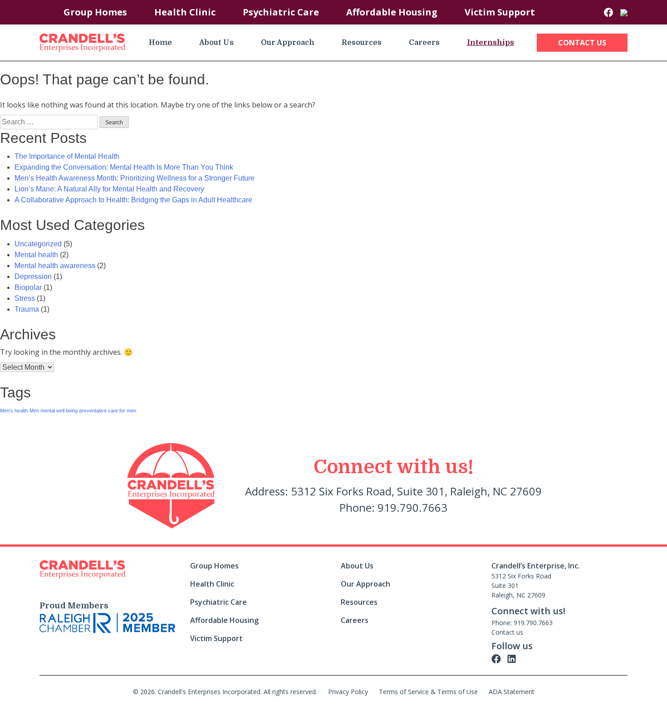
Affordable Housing (391, 12)
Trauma (27, 309)
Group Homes (95, 12)
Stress (25, 298)
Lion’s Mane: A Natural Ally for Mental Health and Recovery (109, 189)
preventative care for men (107, 410)
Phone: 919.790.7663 (522, 622)
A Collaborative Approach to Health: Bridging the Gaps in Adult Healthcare (133, 200)
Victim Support (500, 12)
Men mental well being (53, 410)
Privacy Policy (348, 691)
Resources (362, 43)
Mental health (36, 255)
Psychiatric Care (281, 12)
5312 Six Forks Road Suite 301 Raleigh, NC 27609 (521, 585)
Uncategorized (38, 244)
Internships (490, 43)
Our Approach (287, 43)
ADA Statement (512, 691)
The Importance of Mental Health (67, 156)
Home (160, 43)
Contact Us (582, 43)
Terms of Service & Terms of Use (428, 691)
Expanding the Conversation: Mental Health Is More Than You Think (124, 167)
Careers (424, 43)
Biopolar (28, 287)
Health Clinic (185, 12)
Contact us (507, 632)
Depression (33, 276)
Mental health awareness (55, 265)
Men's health (14, 410)
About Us (216, 43)
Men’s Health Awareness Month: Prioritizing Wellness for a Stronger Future (135, 178)
